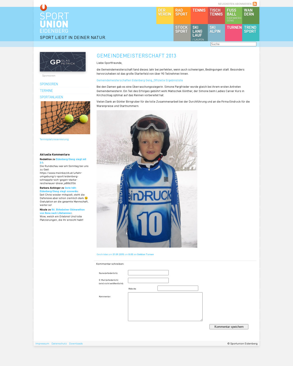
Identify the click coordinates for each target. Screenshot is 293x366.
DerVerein (164, 12)
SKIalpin (215, 29)
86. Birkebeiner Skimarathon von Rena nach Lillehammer (62, 211)
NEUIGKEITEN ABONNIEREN (235, 3)
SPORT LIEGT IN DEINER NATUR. (73, 37)
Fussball (234, 15)
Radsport (181, 12)
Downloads (76, 343)
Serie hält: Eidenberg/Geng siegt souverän (59, 189)
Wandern (249, 12)
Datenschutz (59, 343)
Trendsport (250, 29)
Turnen (234, 27)
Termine (46, 90)
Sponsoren (49, 84)
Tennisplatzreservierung (54, 139)
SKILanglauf (198, 33)
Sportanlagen (51, 97)
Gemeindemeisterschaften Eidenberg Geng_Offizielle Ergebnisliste (140, 80)
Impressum (42, 343)
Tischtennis (216, 12)
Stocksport (181, 29)
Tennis (199, 10)
